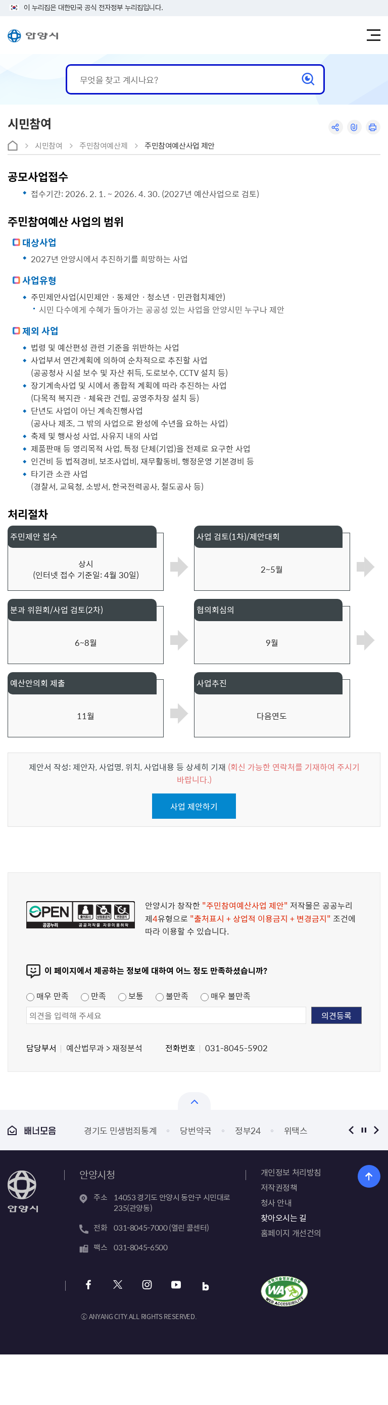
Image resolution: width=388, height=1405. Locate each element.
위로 (369, 1176)
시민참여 (49, 145)
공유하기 (335, 127)
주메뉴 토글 (373, 35)
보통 (134, 996)
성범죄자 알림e (284, 1130)
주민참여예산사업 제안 (179, 145)
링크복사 (354, 127)
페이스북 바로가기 (88, 1286)
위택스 (222, 1130)
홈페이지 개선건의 (291, 1233)
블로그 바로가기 (205, 1286)
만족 (97, 996)
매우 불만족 (230, 996)
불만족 (176, 996)
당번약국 (122, 1130)
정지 (364, 1129)
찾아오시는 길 (284, 1217)
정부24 (174, 1130)
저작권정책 (279, 1187)
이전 (351, 1129)
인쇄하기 (373, 127)
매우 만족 (51, 996)
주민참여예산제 (103, 145)
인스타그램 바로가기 (147, 1286)
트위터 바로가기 (117, 1286)
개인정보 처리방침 (291, 1172)
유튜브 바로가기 (176, 1286)
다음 (376, 1129)
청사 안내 (276, 1202)
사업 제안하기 (194, 806)
